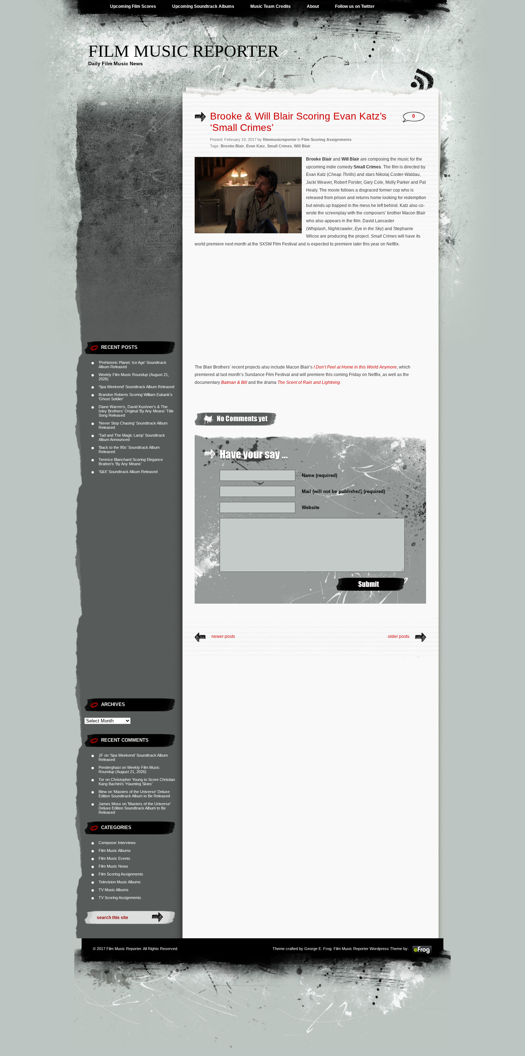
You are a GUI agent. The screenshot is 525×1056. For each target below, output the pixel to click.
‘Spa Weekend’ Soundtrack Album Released (136, 387)
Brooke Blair (232, 146)
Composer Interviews (117, 843)
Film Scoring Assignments (121, 874)
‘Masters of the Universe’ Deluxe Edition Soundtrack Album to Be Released (134, 794)
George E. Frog (317, 948)
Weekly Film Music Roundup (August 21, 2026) (129, 769)
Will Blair (302, 146)
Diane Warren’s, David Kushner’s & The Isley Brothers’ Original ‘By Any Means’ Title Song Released (136, 411)
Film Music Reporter (183, 50)
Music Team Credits (270, 6)
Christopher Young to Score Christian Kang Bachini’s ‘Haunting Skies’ (137, 781)
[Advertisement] (133, 230)
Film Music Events (114, 858)
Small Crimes (279, 146)
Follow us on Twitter (355, 6)
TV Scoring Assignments (120, 897)
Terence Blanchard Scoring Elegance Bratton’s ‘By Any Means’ (131, 461)
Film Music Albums (115, 850)
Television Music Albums (120, 882)
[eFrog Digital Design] (422, 953)
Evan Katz (255, 146)
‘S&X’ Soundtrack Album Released (128, 471)
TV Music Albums (114, 890)
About (313, 6)
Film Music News (113, 866)
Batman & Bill (234, 382)
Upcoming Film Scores (133, 6)
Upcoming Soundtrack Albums (203, 6)
